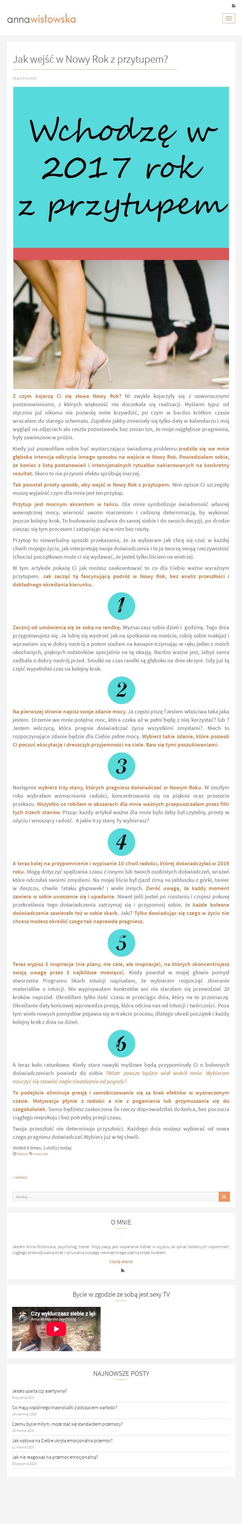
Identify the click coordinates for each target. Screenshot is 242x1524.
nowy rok (41, 1153)
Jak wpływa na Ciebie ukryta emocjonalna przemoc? (62, 1440)
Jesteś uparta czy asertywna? (39, 1391)
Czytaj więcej (121, 1261)
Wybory (22, 1153)
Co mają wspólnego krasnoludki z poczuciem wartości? (64, 1407)
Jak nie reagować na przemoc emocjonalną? (55, 1457)
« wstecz (20, 1177)
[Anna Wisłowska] (41, 16)
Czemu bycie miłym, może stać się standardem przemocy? (67, 1424)
